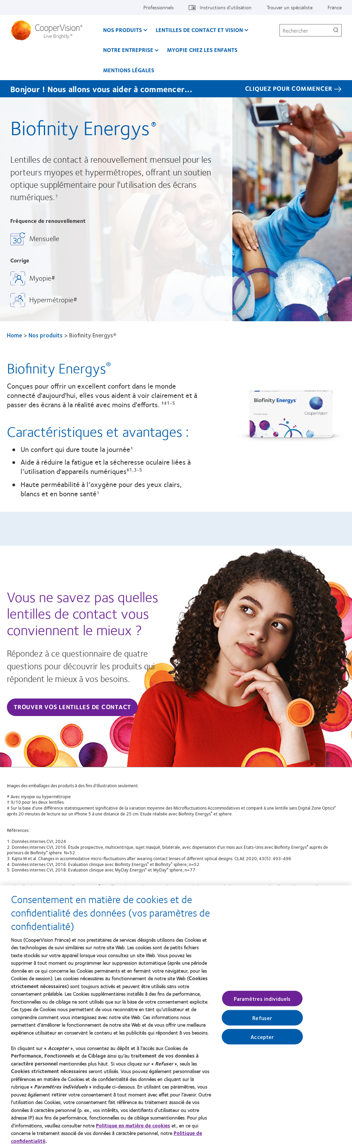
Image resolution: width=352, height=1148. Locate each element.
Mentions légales (128, 70)
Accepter (262, 1036)
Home (14, 335)
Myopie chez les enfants (202, 49)
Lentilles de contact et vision (199, 29)
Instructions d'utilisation (226, 7)
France (335, 7)
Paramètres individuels (262, 998)
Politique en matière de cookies (133, 1125)
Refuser (262, 1018)
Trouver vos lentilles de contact (72, 707)
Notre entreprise (128, 49)
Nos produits (122, 29)
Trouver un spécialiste (289, 7)
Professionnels (158, 7)
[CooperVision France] (49, 30)
